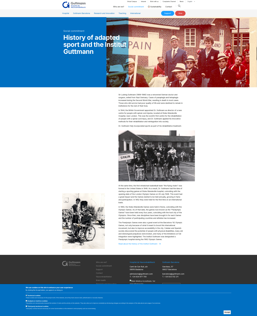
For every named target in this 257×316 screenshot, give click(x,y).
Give (180, 13)
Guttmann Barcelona (81, 13)
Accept (227, 312)
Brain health (101, 280)
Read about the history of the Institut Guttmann (137, 244)
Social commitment (136, 7)
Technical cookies (34, 295)
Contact (168, 7)
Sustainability (155, 7)
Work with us (154, 1)
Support (167, 13)
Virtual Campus (132, 1)
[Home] (74, 5)
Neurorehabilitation (104, 277)
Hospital (65, 13)
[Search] (179, 6)
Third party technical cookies (37, 306)
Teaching (122, 13)
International (135, 13)
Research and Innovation (104, 13)
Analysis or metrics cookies (37, 301)
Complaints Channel (169, 1)
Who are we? (118, 7)
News (182, 1)
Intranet (143, 1)
